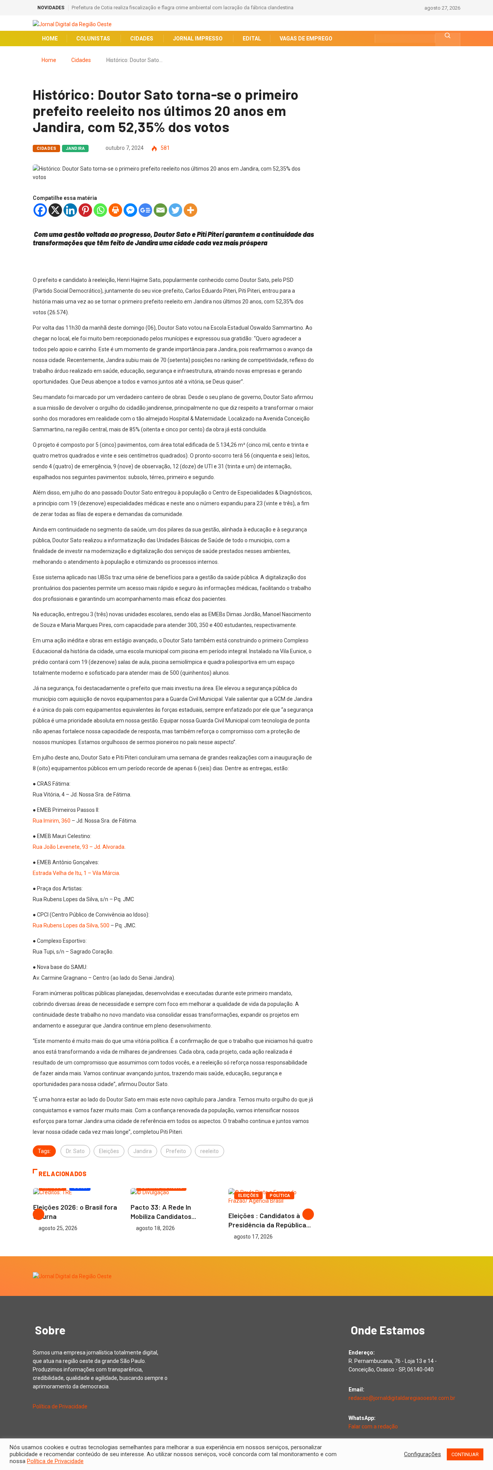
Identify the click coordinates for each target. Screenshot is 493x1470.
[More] (190, 210)
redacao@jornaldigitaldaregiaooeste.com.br (402, 1398)
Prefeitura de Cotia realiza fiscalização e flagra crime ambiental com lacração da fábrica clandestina (182, 7)
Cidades (81, 60)
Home (49, 60)
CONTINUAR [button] (465, 1454)
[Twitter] (175, 210)
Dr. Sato (75, 1151)
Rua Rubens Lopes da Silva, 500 (71, 925)
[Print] (115, 210)
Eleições (109, 1151)
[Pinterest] (85, 210)
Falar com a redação (373, 1426)
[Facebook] (40, 210)
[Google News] (145, 210)
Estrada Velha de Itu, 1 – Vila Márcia (76, 873)
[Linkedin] (70, 210)
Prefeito (176, 1151)
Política (280, 1195)
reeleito (209, 1151)
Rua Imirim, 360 (51, 821)
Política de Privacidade (60, 1406)
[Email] (160, 210)
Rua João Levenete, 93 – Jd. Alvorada (78, 847)
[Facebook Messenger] (130, 210)
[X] (55, 210)
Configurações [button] (422, 1454)
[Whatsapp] (100, 210)
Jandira (75, 148)
